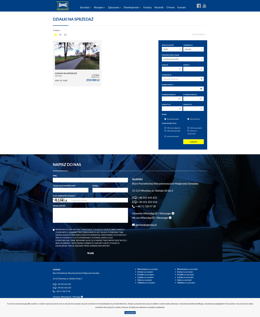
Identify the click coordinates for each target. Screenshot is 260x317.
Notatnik (159, 7)
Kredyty (147, 7)
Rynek (164, 114)
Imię (55, 175)
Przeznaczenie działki (170, 55)
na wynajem (147, 269)
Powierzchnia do (190, 94)
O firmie (170, 7)
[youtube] (204, 4)
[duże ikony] (55, 35)
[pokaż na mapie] (65, 35)
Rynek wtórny (195, 119)
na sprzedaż (187, 269)
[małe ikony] (60, 35)
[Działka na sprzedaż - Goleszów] (77, 63)
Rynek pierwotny (173, 119)
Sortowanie (198, 34)
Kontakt (181, 7)
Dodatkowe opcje (169, 123)
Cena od (165, 65)
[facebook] (199, 4)
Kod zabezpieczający (64, 196)
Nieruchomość (168, 45)
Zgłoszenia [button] (114, 7)
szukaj (193, 141)
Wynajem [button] (99, 7)
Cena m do (187, 104)
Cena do (186, 65)
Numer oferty (167, 85)
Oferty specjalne (196, 128)
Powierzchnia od (169, 94)
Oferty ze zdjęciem (173, 128)
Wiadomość (59, 206)
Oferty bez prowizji (173, 131)
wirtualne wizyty (173, 136)
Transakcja (188, 45)
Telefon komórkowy (64, 186)
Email (95, 186)
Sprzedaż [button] (85, 7)
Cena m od (166, 104)
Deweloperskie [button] (131, 7)
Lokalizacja (166, 75)
